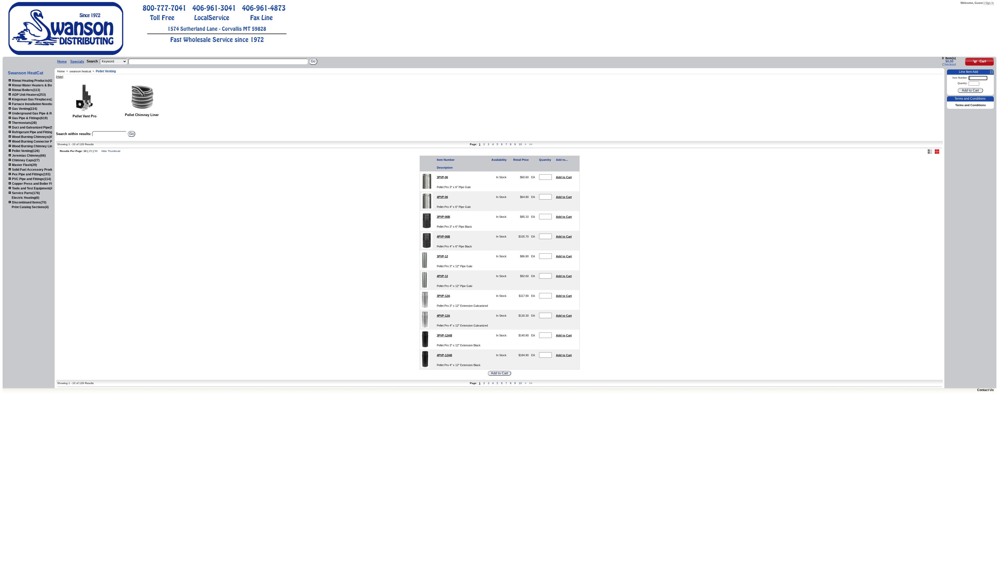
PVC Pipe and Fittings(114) (31, 179)
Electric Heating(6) (25, 198)
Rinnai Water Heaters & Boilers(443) (38, 85)
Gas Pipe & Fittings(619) (29, 118)
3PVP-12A (443, 295)
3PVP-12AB (444, 335)
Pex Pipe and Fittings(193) (30, 174)
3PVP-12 (442, 256)
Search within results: (73, 134)
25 (90, 151)
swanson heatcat (80, 71)
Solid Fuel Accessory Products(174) (38, 169)
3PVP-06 (442, 177)
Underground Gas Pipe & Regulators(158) (42, 113)
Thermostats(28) (24, 123)
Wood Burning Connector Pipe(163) (37, 141)
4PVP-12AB (444, 355)
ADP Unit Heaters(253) (28, 95)
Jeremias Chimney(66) (28, 155)
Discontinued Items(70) (28, 202)
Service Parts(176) (25, 193)
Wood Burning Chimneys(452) (33, 137)
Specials (77, 61)
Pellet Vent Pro (85, 116)
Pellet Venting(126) (25, 151)
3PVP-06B (443, 216)
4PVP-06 (442, 197)
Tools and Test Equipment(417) (34, 188)
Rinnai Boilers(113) (25, 90)
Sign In (989, 2)
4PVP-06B (443, 236)
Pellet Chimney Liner (142, 115)
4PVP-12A (443, 315)
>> (530, 144)
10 (520, 144)
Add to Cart (564, 177)
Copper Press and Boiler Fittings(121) (39, 184)
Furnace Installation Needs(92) (34, 104)
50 (96, 151)
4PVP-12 (442, 276)
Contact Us (985, 390)
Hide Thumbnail (110, 151)
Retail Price (521, 159)
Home (62, 61)
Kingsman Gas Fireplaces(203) (34, 99)
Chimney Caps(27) (25, 160)
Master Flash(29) (24, 165)
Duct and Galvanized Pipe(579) (34, 127)
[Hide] (59, 76)
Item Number (445, 159)
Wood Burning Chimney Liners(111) (37, 146)
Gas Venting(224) (24, 109)
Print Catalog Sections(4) (30, 207)
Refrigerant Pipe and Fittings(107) (36, 132)
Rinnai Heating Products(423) (33, 80)
